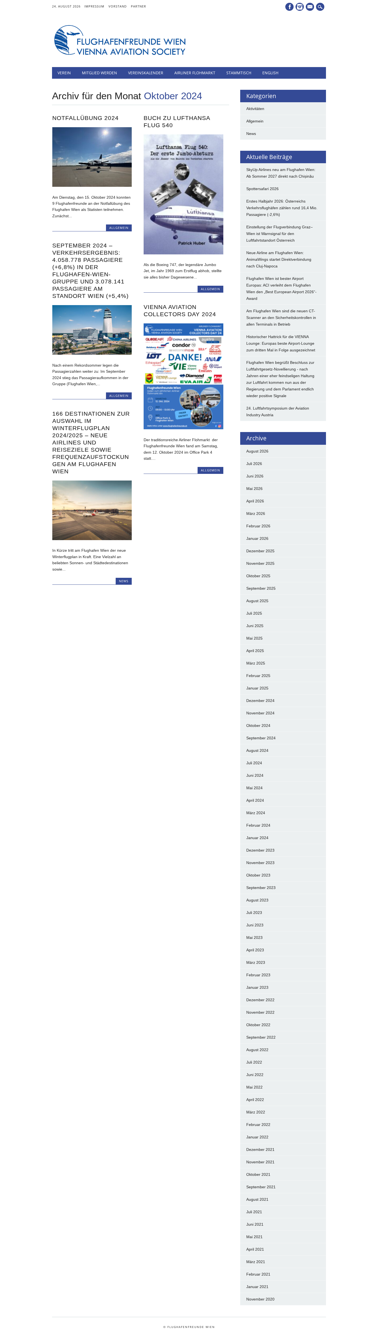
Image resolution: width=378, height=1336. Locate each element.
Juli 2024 (254, 763)
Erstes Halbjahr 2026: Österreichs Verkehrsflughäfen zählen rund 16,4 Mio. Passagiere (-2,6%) (281, 208)
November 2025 (260, 563)
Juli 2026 (254, 463)
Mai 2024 (254, 788)
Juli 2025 (254, 613)
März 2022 (255, 1112)
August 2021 (257, 1199)
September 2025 (261, 588)
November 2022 (260, 1012)
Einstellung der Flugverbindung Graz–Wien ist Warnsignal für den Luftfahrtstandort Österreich (279, 233)
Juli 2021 (254, 1212)
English (270, 72)
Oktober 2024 (258, 725)
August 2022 (257, 1050)
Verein (64, 72)
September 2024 (261, 738)
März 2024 (255, 813)
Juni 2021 (254, 1224)
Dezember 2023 (260, 850)
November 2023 (260, 862)
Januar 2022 (257, 1137)
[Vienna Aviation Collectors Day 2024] (183, 428)
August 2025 (257, 601)
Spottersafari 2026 (262, 189)
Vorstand (117, 6)
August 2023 (257, 900)
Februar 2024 (258, 825)
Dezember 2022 (260, 1000)
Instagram (300, 7)
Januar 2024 (257, 838)
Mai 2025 (254, 638)
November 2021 (260, 1162)
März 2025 (255, 663)
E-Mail (310, 7)
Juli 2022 (254, 1062)
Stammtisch (238, 72)
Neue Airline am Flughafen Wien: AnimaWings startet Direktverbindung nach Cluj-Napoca (278, 259)
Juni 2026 (254, 476)
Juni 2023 (254, 925)
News (123, 581)
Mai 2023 (254, 937)
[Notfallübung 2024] (92, 185)
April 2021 (255, 1249)
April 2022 (255, 1099)
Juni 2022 (254, 1074)
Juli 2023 (254, 912)
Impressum (94, 6)
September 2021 (261, 1187)
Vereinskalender (145, 72)
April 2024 (255, 800)
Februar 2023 (258, 975)
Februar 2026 (258, 526)
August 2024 (257, 750)
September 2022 (261, 1037)
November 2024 (260, 713)
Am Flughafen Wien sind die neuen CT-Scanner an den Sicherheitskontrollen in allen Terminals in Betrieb (281, 317)
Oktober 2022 (258, 1025)
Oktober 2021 (258, 1174)
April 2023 (255, 950)
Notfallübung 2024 (85, 118)
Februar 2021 (258, 1274)
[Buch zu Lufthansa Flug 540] (183, 253)
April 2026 (255, 501)
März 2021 (255, 1262)
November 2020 (260, 1299)
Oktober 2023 (258, 875)
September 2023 (261, 887)
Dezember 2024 (260, 700)
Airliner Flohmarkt (194, 72)
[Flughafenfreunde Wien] (119, 55)
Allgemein (118, 228)
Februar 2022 (258, 1124)
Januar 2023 (257, 987)
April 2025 (255, 650)
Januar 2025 (257, 688)
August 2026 (257, 451)
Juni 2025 (254, 626)
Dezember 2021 (260, 1149)
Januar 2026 (257, 538)
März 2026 (255, 513)
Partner (138, 6)
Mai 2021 (254, 1237)
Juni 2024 (254, 775)
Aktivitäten (255, 108)
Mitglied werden (99, 72)
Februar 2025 (258, 675)
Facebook (289, 7)
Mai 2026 (254, 488)
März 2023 (255, 962)
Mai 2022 (254, 1087)
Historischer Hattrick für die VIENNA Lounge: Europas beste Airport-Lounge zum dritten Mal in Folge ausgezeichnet (280, 343)
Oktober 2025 (258, 576)
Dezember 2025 (260, 551)
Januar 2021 (257, 1286)
